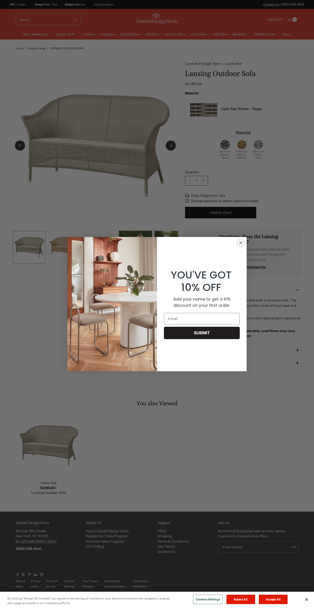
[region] (157, 600)
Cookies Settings (208, 599)
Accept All (273, 599)
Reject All (241, 599)
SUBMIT (202, 332)
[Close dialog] (241, 243)
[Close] (307, 599)
